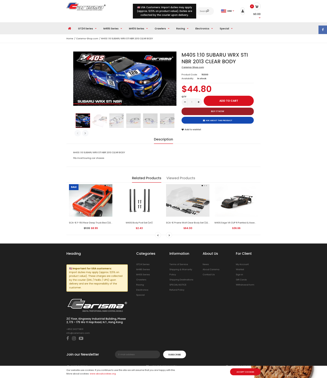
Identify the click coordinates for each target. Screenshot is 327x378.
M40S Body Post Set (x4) (139, 222)
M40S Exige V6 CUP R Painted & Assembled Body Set (243, 222)
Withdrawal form (245, 284)
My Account (242, 264)
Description (163, 139)
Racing (140, 284)
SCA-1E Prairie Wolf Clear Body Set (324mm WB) (192, 222)
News (206, 264)
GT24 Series (143, 264)
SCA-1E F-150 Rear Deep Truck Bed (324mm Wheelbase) (100, 222)
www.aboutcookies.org (103, 373)
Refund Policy (176, 289)
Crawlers (141, 279)
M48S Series (143, 269)
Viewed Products (180, 178)
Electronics (142, 289)
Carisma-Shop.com (193, 67)
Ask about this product (219, 120)
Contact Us (209, 274)
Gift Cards (241, 279)
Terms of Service (178, 264)
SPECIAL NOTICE (177, 284)
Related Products (146, 178)
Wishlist (240, 269)
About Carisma (211, 269)
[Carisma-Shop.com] (86, 9)
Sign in (239, 274)
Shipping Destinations (181, 279)
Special (140, 295)
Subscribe (174, 354)
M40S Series (143, 274)
